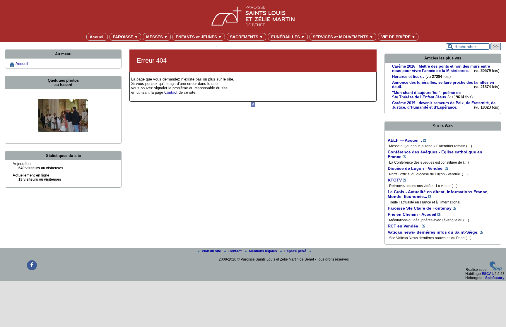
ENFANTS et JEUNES (199, 37)
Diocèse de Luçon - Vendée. (416, 168)
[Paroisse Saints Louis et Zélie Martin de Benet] (253, 15)
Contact (170, 92)
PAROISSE (125, 37)
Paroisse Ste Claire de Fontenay (420, 208)
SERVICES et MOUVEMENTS (343, 37)
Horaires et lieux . (408, 76)
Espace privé (295, 251)
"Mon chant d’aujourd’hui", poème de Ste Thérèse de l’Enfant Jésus (426, 94)
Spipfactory (495, 278)
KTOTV (395, 180)
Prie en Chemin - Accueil (412, 214)
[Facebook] (253, 106)
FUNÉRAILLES (288, 37)
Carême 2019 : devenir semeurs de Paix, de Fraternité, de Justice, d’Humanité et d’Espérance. (443, 105)
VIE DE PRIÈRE (398, 37)
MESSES (156, 37)
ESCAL (488, 274)
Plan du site (212, 251)
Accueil (97, 37)
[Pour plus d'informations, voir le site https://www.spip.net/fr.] (495, 270)
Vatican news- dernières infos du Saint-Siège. (433, 232)
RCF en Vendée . (404, 226)
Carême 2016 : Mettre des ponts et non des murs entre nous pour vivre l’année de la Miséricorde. (441, 68)
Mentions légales (263, 251)
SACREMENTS (246, 37)
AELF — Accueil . (405, 140)
